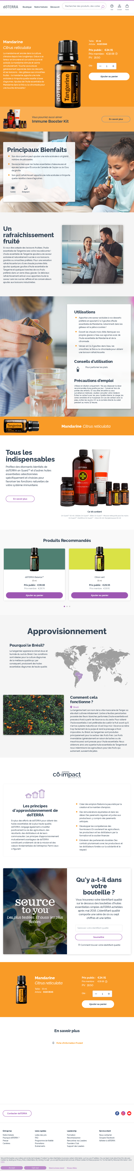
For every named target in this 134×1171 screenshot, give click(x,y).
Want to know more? (56, 1168)
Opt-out (35, 1168)
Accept (12, 1168)
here (3, 1162)
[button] (64, 606)
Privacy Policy (72, 1168)
